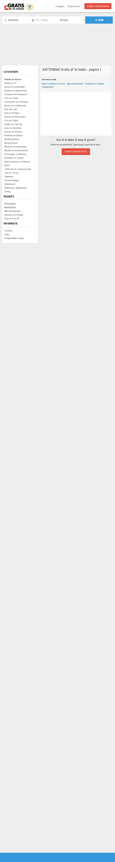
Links (6, 234)
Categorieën (11, 71)
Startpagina (10, 203)
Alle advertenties (12, 211)
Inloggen (60, 6)
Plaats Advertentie (98, 6)
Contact (8, 230)
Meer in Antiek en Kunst (53, 83)
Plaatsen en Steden (13, 215)
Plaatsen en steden (95, 83)
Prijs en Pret (10, 218)
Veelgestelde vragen (14, 238)
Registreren (74, 6)
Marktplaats (10, 207)
